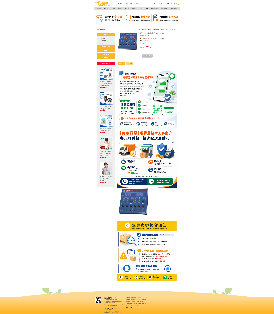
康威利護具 (106, 54)
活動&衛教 (126, 4)
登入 (168, 4)
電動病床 (116, 304)
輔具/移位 (120, 8)
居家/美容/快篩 (164, 8)
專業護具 (106, 57)
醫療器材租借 (174, 8)
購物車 (149, 4)
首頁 (139, 29)
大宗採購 (137, 4)
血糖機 (111, 304)
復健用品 (106, 50)
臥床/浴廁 (113, 8)
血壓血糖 (99, 8)
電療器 (149, 29)
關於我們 (120, 4)
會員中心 (162, 4)
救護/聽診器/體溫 (154, 8)
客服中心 (143, 4)
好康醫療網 (108, 298)
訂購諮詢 (132, 4)
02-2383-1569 (112, 308)
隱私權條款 (135, 305)
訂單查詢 (155, 4)
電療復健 (127, 8)
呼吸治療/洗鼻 (135, 8)
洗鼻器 (107, 305)
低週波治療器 (156, 29)
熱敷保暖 (106, 8)
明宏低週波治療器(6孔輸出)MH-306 (168, 29)
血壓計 (107, 304)
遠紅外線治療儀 (106, 47)
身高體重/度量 (144, 8)
